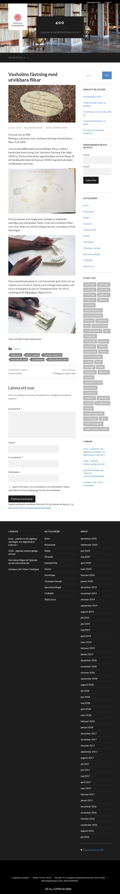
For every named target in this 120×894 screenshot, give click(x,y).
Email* (86, 166)
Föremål (87, 223)
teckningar (38, 359)
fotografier (90, 341)
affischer (103, 300)
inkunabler (90, 346)
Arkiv (86, 205)
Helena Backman (33, 128)
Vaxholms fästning (58, 359)
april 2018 (86, 709)
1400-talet (104, 284)
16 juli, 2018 (14, 128)
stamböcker (90, 393)
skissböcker (90, 387)
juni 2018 (85, 696)
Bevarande (88, 211)
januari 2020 (87, 581)
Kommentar (15, 408)
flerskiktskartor (52, 355)
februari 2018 (88, 721)
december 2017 (89, 733)
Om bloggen (15, 57)
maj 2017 (85, 776)
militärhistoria (19, 359)
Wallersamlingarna (93, 423)
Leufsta (103, 351)
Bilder (86, 217)
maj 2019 (85, 629)
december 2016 (89, 806)
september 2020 (89, 544)
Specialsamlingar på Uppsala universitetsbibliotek (22, 561)
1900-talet (90, 300)
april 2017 (86, 782)
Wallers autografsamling (96, 429)
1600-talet (104, 289)
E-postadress (15, 457)
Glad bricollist (18, 372)
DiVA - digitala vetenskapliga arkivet (94, 462)
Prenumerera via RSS (93, 849)
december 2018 (89, 660)
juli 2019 (85, 617)
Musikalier (88, 242)
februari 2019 (88, 648)
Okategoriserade (92, 248)
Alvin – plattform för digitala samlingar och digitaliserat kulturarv (94, 451)
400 (60, 22)
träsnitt (88, 403)
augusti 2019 (87, 611)
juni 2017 (85, 769)
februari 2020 (88, 575)
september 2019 (89, 605)
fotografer (90, 336)
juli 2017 (85, 763)
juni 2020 (85, 550)
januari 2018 (87, 727)
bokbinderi (102, 320)
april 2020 (86, 562)
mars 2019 (86, 642)
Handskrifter (89, 229)
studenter (89, 398)
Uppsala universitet (94, 413)
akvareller (89, 305)
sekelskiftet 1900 (93, 382)
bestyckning (32, 355)
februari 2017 (88, 794)
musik (98, 362)
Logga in (108, 2)
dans (107, 331)
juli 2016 (85, 836)
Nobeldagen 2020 (92, 96)
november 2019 (89, 593)
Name (86, 154)
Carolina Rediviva (93, 331)
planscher (103, 372)
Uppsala (88, 408)
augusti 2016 (87, 830)
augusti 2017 (87, 757)
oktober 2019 (88, 599)
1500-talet (90, 289)
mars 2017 (86, 788)
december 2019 (89, 587)
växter (104, 418)
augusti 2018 (87, 684)
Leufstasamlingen (93, 356)
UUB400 (87, 260)
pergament (90, 372)
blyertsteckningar (93, 315)
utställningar (91, 418)
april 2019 (86, 636)
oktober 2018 (88, 672)
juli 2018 (85, 690)
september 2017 (89, 751)
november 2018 (89, 666)
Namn (12, 442)
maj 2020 (85, 556)
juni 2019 (85, 623)
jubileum (102, 346)
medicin (88, 362)
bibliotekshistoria (93, 310)
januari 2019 (87, 654)
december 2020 (89, 538)
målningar (89, 367)
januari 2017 (87, 800)
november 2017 (89, 739)
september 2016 (89, 824)
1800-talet (16, 355)
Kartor (17, 349)
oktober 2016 (88, 818)
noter (100, 367)
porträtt (89, 377)
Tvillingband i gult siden (64, 372)
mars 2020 (86, 569)
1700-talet (90, 295)
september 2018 (89, 678)
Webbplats (14, 472)
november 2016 (89, 812)
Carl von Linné (99, 326)
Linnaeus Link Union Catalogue (93, 484)
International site (93, 2)
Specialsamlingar (91, 254)
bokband (89, 320)
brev (87, 326)
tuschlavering (102, 403)
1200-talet (90, 284)
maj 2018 (85, 703)
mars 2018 (86, 715)
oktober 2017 (88, 745)
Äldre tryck (89, 266)
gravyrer (104, 341)
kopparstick (90, 351)
